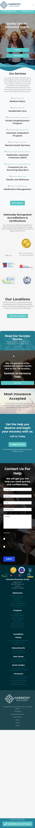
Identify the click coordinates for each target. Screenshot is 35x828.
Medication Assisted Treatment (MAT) (17, 156)
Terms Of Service (18, 717)
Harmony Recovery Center (18, 668)
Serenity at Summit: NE (18, 653)
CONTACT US (17, 55)
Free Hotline (17, 599)
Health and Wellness (17, 179)
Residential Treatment (17, 627)
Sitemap (17, 725)
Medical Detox (17, 101)
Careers (17, 719)
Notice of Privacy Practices (17, 603)
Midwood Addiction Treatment (18, 670)
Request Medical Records (17, 605)
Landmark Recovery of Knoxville (18, 676)
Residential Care (18, 111)
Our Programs (17, 203)
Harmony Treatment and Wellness (18, 640)
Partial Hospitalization (17, 625)
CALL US (18, 50)
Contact (17, 607)
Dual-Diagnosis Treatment (17, 615)
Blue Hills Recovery (18, 651)
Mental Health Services (17, 145)
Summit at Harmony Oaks (18, 680)
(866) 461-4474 (28, 11)
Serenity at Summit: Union (18, 661)
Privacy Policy (17, 711)
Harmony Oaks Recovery (18, 678)
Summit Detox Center (18, 682)
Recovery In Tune (18, 644)
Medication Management (17, 189)
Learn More (17, 383)
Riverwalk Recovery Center (18, 684)
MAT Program (17, 621)
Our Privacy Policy (17, 601)
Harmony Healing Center (18, 659)
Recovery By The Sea (18, 642)
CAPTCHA (6, 533)
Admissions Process (17, 596)
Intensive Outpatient (18, 619)
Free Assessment (17, 597)
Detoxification (18, 613)
